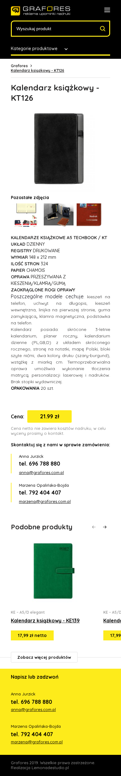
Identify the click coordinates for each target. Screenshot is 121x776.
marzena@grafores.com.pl (45, 501)
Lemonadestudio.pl (50, 767)
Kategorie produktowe (34, 48)
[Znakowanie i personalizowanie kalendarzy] (40, 11)
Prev (93, 527)
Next (104, 527)
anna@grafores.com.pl (41, 472)
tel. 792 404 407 (40, 492)
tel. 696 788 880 (39, 463)
